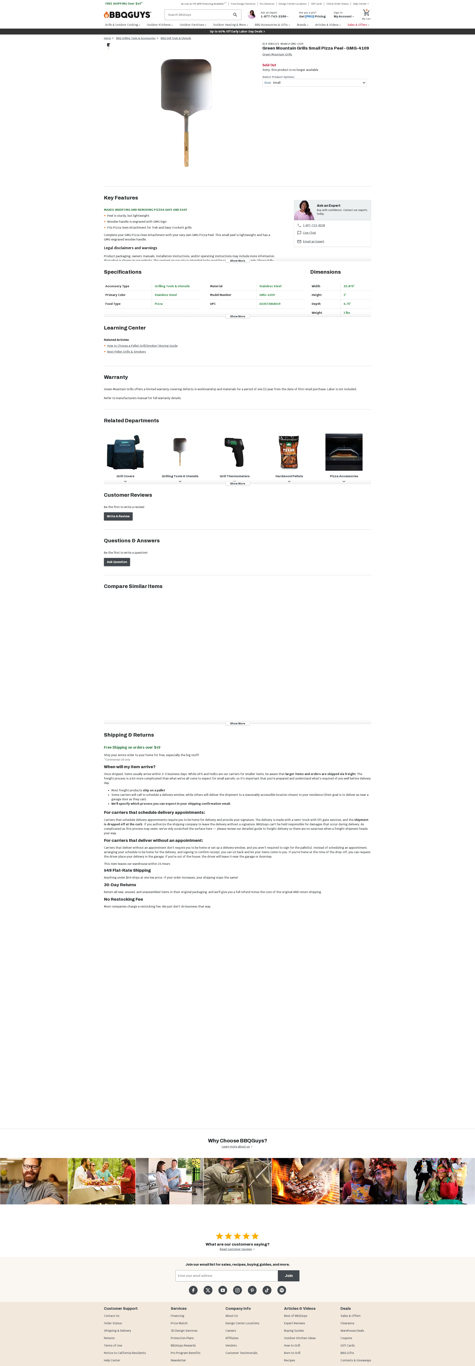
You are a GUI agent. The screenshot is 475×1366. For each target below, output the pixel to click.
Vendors (231, 1345)
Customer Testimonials (241, 1353)
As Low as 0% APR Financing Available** (204, 3)
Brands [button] (301, 25)
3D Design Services (184, 1331)
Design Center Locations (293, 3)
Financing (177, 1316)
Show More (237, 260)
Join (289, 1276)
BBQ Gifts (347, 1353)
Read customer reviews (236, 1249)
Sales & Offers (350, 1316)
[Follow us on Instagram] (237, 1290)
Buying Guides (294, 1331)
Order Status (113, 1323)
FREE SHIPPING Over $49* (124, 4)
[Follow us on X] (208, 1290)
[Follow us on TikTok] (267, 1290)
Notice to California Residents (125, 1353)
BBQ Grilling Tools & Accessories (135, 38)
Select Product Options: (278, 77)
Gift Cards (316, 3)
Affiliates (231, 1338)
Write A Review (118, 516)
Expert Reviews (294, 1323)
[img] (186, 114)
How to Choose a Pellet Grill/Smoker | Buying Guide (142, 346)
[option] (108, 50)
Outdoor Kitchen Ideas (300, 1338)
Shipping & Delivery (117, 1331)
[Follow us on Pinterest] (252, 1290)
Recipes (289, 1360)
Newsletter (178, 1360)
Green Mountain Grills (277, 54)
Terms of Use (113, 1345)
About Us (231, 1316)
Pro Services (267, 3)
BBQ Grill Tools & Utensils (176, 38)
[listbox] (109, 47)
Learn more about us (236, 1147)
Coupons (346, 1338)
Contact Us (111, 1316)
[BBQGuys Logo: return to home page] (133, 14)
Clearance (347, 1323)
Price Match (179, 1323)
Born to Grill (292, 1353)
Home (107, 38)
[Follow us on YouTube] (222, 1290)
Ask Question (117, 562)
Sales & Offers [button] (357, 25)
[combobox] (314, 82)
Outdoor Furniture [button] (192, 25)
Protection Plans (182, 1338)
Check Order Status (337, 3)
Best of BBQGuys (295, 1316)
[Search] (235, 15)
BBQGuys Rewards (183, 1345)
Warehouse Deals (352, 1331)
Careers (230, 1331)
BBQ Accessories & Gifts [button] (271, 25)
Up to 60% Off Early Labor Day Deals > (237, 31)
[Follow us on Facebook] (193, 1290)
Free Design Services (243, 3)
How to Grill (292, 1345)
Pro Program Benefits (185, 1353)
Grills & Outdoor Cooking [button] (121, 25)
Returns (109, 1338)
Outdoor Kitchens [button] (159, 25)
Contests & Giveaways (355, 1360)
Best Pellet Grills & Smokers (126, 352)
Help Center (112, 1360)
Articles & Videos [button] (327, 25)
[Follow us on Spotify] (281, 1290)
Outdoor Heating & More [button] (229, 25)
